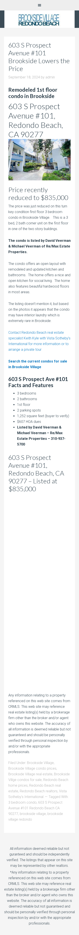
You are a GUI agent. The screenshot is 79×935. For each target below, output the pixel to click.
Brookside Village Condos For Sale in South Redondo (39, 19)
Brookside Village (40, 763)
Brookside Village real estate (30, 774)
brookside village (33, 814)
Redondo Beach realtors (38, 791)
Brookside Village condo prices (32, 768)
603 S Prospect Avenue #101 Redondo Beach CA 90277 (35, 808)
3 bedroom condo (22, 802)
